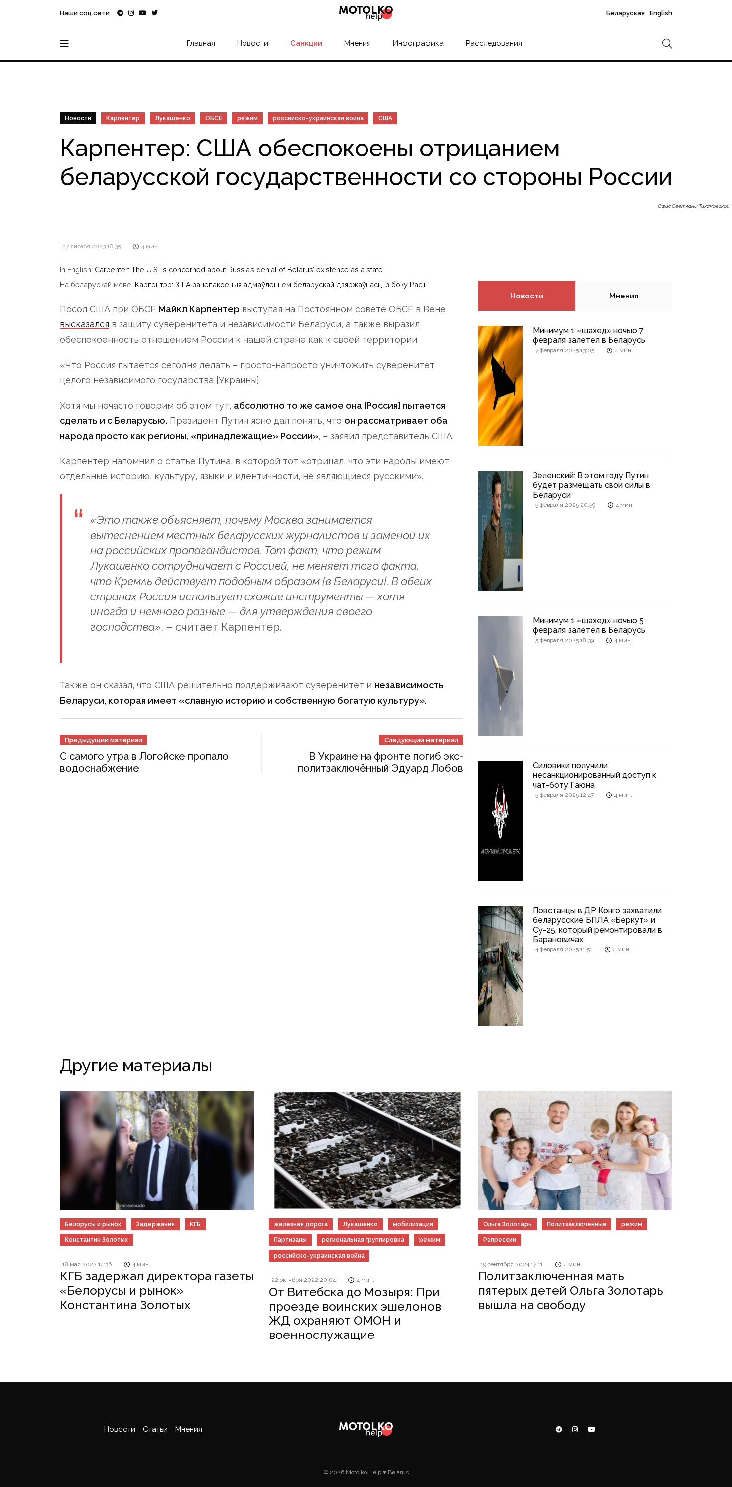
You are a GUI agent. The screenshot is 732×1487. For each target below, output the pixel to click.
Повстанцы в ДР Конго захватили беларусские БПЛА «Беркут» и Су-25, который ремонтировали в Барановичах (597, 925)
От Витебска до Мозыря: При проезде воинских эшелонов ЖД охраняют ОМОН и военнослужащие (355, 1313)
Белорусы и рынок (93, 1224)
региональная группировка (363, 1239)
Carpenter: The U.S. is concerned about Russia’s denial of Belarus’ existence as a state (239, 269)
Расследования (494, 43)
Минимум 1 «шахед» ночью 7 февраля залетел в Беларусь (589, 335)
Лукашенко (172, 118)
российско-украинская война (318, 118)
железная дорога (301, 1224)
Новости (252, 43)
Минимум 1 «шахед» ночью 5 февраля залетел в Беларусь (589, 625)
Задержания (155, 1224)
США (385, 118)
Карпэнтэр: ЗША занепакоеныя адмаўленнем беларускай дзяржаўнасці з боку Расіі (280, 284)
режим (247, 118)
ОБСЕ (213, 118)
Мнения (357, 43)
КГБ (195, 1224)
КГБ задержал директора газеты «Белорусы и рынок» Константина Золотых (157, 1290)
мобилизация (413, 1224)
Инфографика (418, 43)
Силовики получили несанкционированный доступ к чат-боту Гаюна (594, 775)
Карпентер (123, 118)
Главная (201, 43)
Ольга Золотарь (507, 1224)
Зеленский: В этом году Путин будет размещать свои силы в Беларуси (591, 485)
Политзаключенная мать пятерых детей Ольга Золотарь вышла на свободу (570, 1290)
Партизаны (290, 1239)
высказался (84, 324)
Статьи (155, 1429)
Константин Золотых (96, 1239)
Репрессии (499, 1239)
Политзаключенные (577, 1224)
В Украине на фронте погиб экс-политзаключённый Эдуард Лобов (380, 762)
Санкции (306, 43)
